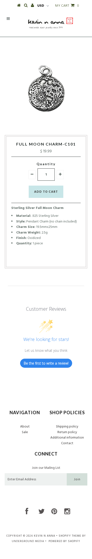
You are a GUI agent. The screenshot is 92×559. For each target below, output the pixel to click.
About (25, 426)
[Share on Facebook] (36, 259)
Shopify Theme (70, 536)
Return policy (67, 432)
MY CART (67, 6)
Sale (25, 432)
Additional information (67, 438)
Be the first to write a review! (46, 363)
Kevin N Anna (44, 536)
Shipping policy (67, 426)
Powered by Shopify (64, 541)
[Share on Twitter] (44, 259)
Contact (67, 443)
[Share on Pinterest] (54, 259)
